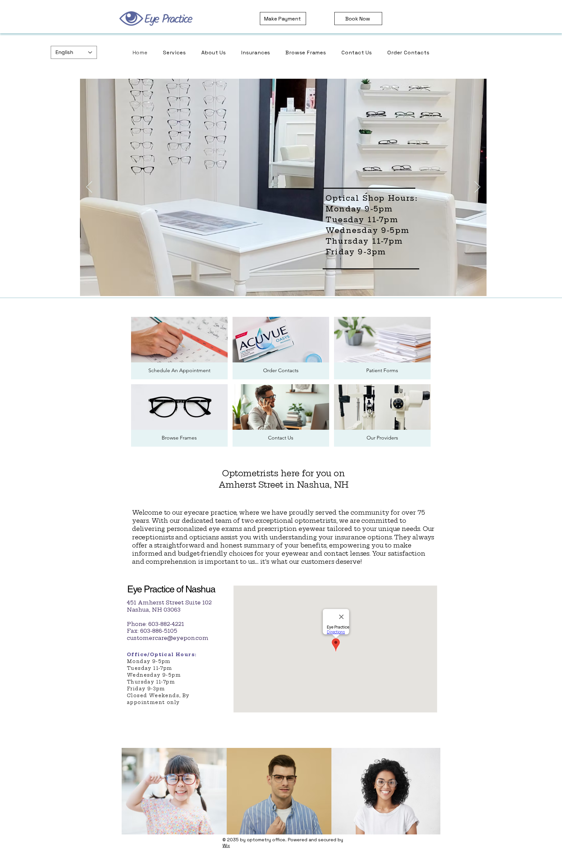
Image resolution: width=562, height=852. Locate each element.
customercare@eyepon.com (167, 638)
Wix (226, 845)
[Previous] (89, 187)
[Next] (477, 187)
